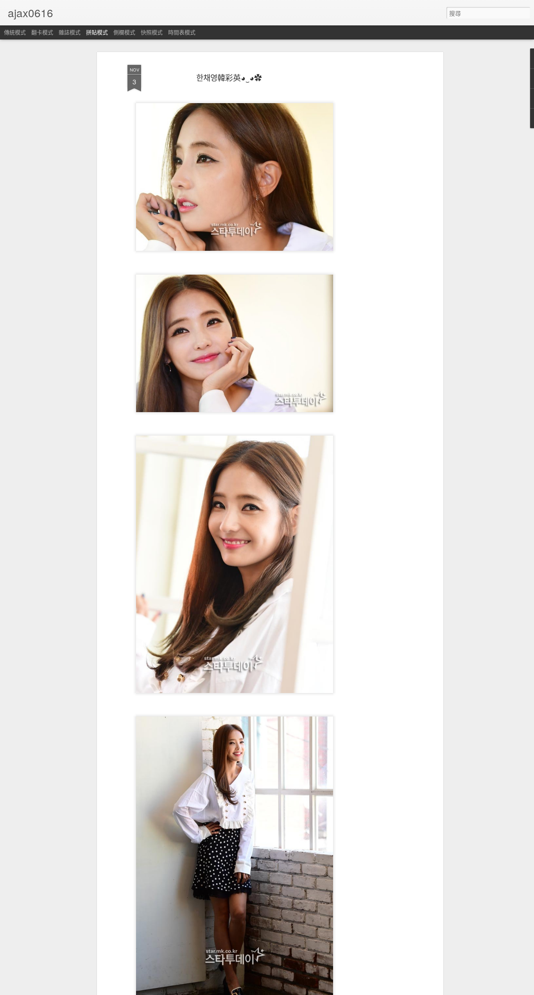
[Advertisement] (374, 184)
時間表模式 (181, 32)
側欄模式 (124, 32)
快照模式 (152, 32)
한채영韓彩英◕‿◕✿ (229, 77)
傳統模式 (15, 32)
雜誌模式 (70, 32)
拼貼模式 (97, 32)
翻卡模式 (42, 32)
